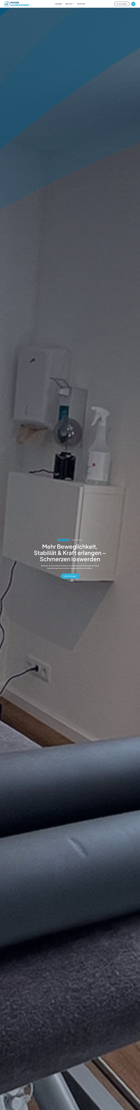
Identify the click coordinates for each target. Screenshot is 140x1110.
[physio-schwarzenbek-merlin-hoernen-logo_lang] (17, 1)
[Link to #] (133, 4)
